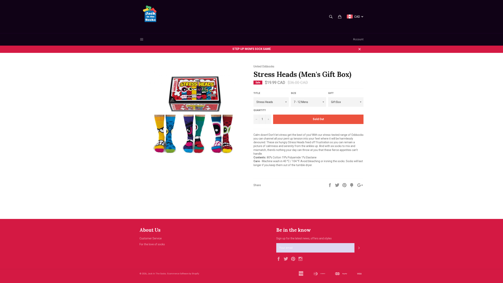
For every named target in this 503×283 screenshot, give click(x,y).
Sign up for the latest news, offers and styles (304, 238)
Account (358, 39)
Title (256, 93)
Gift (331, 93)
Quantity (259, 110)
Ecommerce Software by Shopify (183, 273)
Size (293, 93)
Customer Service (151, 238)
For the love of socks (152, 244)
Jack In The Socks (157, 273)
